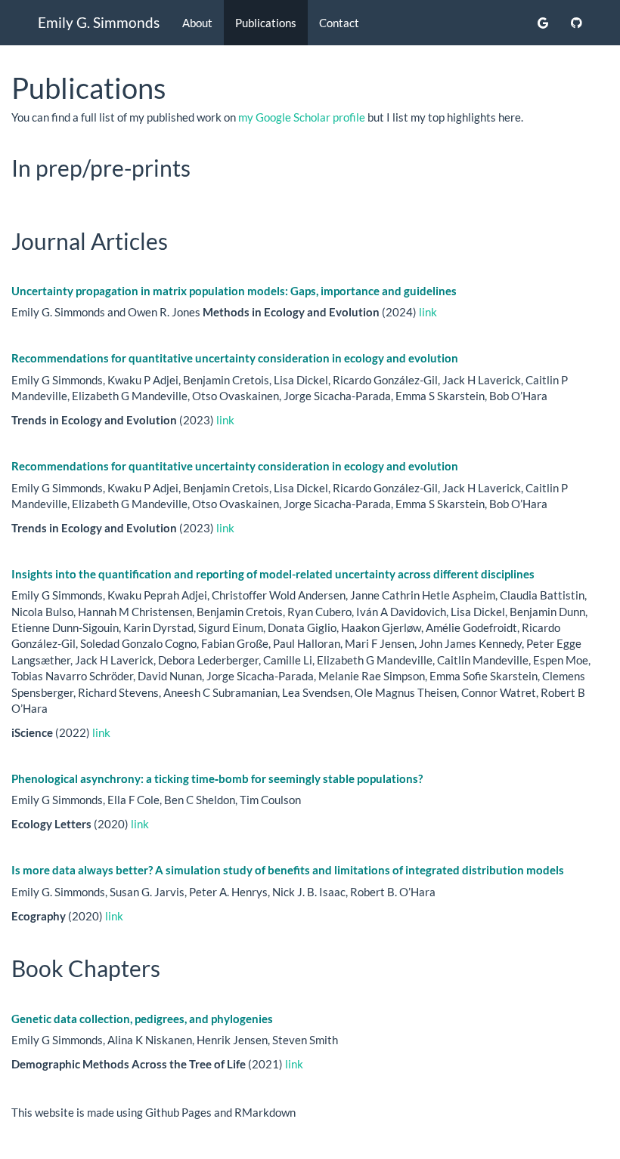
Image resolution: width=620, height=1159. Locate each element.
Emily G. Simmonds (99, 22)
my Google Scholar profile (301, 117)
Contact (339, 22)
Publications (265, 22)
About (197, 22)
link (428, 312)
